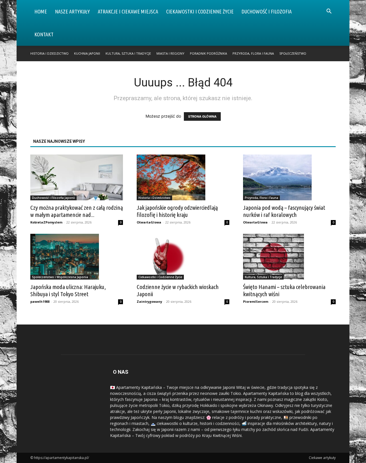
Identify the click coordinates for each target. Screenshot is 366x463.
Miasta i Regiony (170, 53)
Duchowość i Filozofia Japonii (53, 198)
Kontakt (43, 34)
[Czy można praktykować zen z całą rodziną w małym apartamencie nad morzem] (76, 177)
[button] (329, 12)
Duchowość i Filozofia (267, 11)
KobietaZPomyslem (46, 222)
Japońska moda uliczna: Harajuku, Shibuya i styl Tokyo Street (68, 290)
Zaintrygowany (149, 301)
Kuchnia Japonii (87, 53)
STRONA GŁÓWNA (202, 116)
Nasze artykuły (72, 11)
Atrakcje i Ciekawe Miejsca (128, 11)
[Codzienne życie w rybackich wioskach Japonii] (183, 257)
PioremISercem (255, 301)
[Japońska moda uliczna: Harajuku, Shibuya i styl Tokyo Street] (76, 257)
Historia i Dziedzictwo (49, 53)
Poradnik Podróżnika (208, 53)
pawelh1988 (39, 301)
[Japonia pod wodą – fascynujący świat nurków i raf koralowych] (289, 177)
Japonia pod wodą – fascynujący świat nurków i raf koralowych (284, 211)
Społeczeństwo (292, 53)
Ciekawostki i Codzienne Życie (200, 11)
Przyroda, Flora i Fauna (253, 53)
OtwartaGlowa (149, 222)
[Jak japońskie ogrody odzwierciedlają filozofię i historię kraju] (183, 177)
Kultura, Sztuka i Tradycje (128, 53)
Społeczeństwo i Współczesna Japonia (60, 277)
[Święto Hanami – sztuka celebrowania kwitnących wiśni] (289, 257)
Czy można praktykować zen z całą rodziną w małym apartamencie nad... (76, 211)
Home (40, 11)
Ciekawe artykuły (322, 457)
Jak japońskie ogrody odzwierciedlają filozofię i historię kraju (177, 211)
